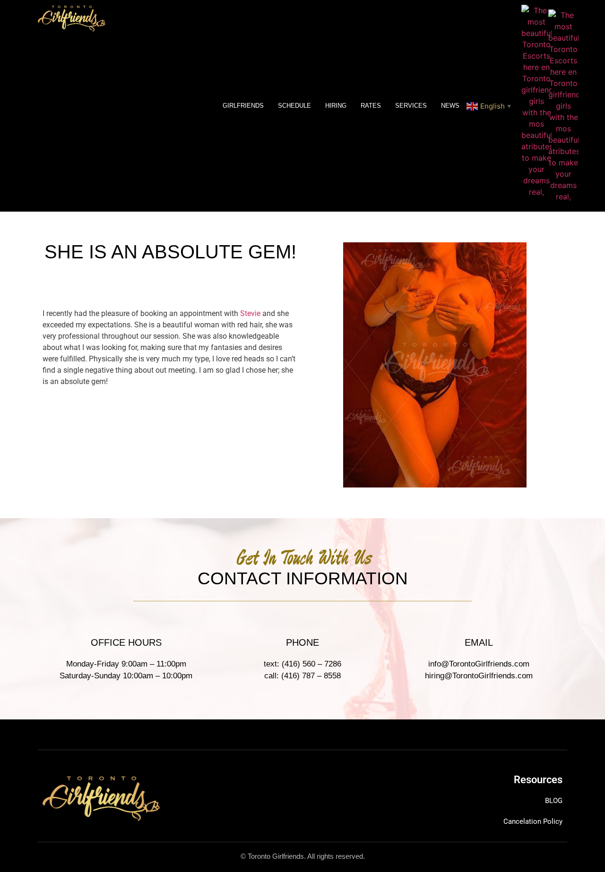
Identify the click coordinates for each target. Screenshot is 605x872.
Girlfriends (243, 105)
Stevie (250, 313)
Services (411, 105)
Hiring (335, 105)
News (450, 105)
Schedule (294, 105)
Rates (371, 105)
